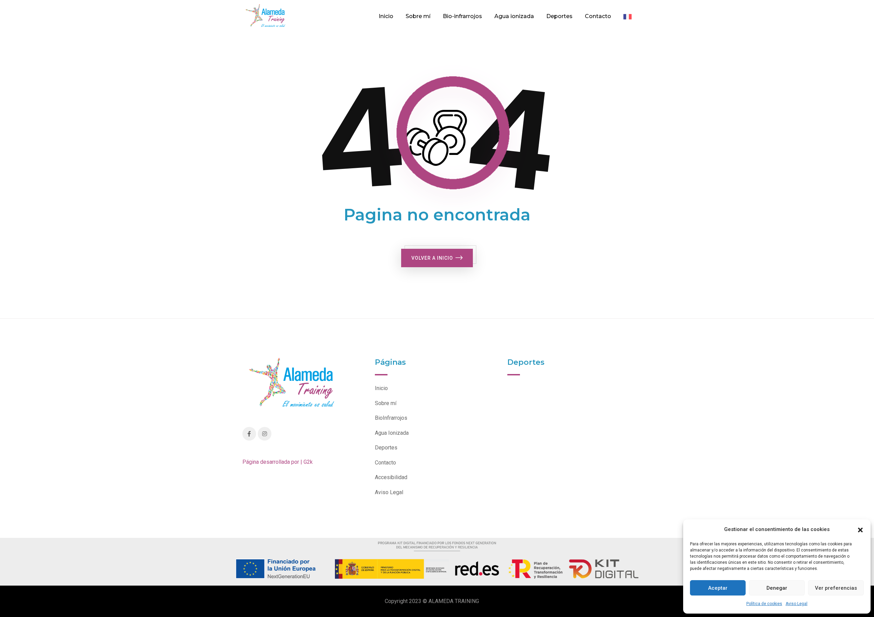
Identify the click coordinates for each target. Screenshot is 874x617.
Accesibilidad (391, 477)
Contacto (598, 16)
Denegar (776, 588)
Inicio (386, 16)
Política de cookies (764, 603)
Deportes (559, 16)
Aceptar (718, 588)
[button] (860, 529)
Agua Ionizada (392, 433)
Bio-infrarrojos (462, 16)
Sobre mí (418, 16)
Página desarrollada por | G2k (277, 462)
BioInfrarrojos (391, 418)
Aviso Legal (796, 603)
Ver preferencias (836, 588)
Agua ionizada (514, 16)
